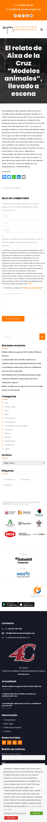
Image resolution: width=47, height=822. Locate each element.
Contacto (7, 731)
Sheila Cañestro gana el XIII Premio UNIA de (21, 686)
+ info (29, 284)
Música (7, 433)
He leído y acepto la (23, 288)
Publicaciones (10, 441)
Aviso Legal (8, 723)
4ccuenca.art (23, 674)
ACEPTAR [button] (36, 813)
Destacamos (10, 418)
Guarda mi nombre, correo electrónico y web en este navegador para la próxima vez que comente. (22, 242)
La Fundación (10, 422)
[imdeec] (23, 575)
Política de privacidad (32, 288)
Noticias (8, 437)
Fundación (25, 480)
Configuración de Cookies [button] (15, 813)
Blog (6, 414)
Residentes (9, 445)
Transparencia (9, 720)
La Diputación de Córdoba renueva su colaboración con (19, 695)
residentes (8, 485)
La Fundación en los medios (16, 426)
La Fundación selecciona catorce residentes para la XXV (21, 704)
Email (3, 762)
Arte (6, 410)
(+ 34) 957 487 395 (24, 5)
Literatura (9, 429)
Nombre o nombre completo (11, 754)
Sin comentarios (13, 188)
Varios (7, 448)
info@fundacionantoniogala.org (25, 9)
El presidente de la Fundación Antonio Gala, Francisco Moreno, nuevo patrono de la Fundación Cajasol (21, 379)
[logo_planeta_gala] (37, 592)
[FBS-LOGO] (23, 560)
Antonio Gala (10, 406)
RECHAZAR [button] (11, 818)
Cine (6, 403)
